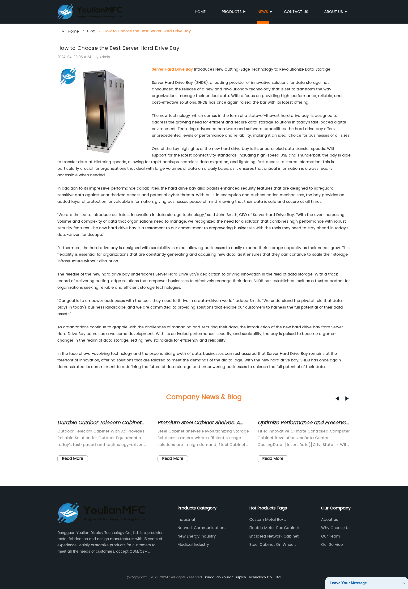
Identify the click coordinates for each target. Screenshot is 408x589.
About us (333, 12)
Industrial (186, 519)
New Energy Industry (197, 536)
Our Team (330, 536)
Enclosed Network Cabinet (274, 536)
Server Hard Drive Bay (172, 69)
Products (232, 12)
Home (200, 12)
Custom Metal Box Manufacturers (266, 519)
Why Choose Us (335, 528)
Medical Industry (193, 544)
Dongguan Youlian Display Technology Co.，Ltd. (242, 577)
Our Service (332, 545)
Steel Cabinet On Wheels (272, 544)
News (263, 12)
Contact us (296, 12)
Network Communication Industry (201, 528)
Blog (91, 31)
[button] (337, 398)
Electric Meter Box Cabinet (274, 528)
